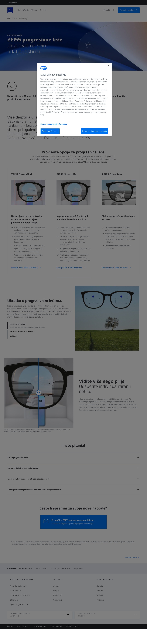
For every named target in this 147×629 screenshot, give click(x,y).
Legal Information (59, 124)
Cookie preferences (50, 131)
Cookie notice (46, 124)
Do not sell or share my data (94, 131)
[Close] (108, 65)
